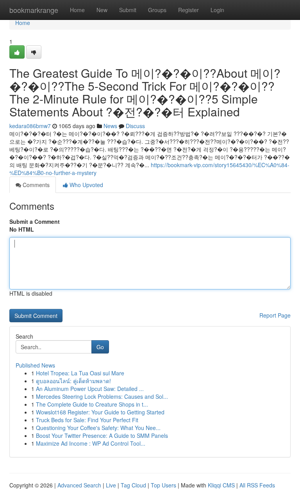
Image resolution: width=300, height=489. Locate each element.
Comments (35, 185)
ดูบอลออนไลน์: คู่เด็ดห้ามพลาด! (73, 381)
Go (100, 347)
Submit (127, 10)
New (101, 10)
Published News (35, 365)
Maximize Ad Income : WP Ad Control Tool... (90, 443)
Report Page (275, 315)
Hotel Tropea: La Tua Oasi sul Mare (80, 373)
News (110, 126)
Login (217, 10)
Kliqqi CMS (221, 485)
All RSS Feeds (257, 485)
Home (77, 10)
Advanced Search (79, 485)
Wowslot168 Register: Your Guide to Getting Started (100, 412)
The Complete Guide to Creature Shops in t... (92, 404)
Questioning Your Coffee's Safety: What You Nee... (98, 428)
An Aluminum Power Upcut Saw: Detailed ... (90, 389)
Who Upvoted (85, 185)
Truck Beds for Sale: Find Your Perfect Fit (87, 420)
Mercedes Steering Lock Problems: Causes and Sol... (102, 396)
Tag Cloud (133, 485)
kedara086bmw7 (30, 126)
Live (111, 485)
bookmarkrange (33, 10)
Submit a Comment (34, 221)
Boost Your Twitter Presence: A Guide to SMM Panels (102, 435)
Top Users (163, 485)
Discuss (135, 126)
